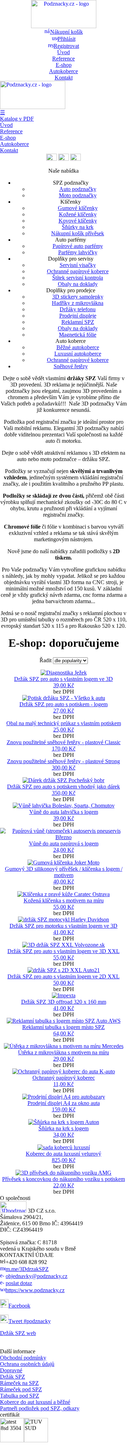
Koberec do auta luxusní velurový (63, 1154)
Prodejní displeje (77, 316)
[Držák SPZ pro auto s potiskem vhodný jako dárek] (63, 780)
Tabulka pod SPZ (19, 1396)
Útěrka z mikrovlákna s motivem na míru (63, 1052)
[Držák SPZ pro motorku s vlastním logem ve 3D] (63, 919)
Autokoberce (63, 71)
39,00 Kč (63, 685)
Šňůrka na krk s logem (63, 1128)
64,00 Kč (63, 1033)
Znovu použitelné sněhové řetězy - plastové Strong (63, 761)
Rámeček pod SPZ (21, 1389)
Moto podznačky (78, 195)
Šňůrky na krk (77, 227)
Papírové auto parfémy (78, 246)
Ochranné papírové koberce (78, 271)
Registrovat (66, 46)
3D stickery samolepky (77, 297)
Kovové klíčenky (78, 221)
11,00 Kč (63, 1084)
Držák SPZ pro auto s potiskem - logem (63, 704)
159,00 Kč (63, 1109)
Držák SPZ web (18, 1333)
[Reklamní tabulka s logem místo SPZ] (64, 1021)
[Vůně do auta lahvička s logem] (64, 806)
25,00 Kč (63, 730)
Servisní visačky (78, 265)
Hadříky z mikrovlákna (77, 303)
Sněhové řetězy (71, 366)
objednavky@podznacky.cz (36, 1276)
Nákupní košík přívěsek (77, 233)
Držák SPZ (12, 1377)
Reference (63, 59)
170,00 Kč (63, 749)
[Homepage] (63, 26)
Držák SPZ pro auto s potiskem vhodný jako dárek (63, 787)
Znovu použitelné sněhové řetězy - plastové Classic (64, 742)
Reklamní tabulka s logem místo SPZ (63, 1027)
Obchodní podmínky (23, 1358)
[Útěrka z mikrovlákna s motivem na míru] (63, 1046)
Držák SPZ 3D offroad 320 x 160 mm (63, 1002)
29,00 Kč (63, 1059)
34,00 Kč (63, 1135)
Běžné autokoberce (77, 347)
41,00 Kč (63, 932)
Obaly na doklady (78, 284)
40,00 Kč (63, 881)
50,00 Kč (63, 983)
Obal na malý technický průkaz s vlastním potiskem (63, 723)
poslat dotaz (19, 1283)
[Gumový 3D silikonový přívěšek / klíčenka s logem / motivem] (63, 862)
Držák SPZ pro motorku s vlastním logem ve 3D (63, 926)
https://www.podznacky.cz (35, 1290)
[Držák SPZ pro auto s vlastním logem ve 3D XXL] (63, 945)
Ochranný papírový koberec (63, 1078)
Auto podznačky (77, 189)
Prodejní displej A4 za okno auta (64, 1103)
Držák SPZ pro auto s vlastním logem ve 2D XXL (63, 976)
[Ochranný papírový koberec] (63, 1071)
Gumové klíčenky (78, 208)
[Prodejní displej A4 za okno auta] (63, 1097)
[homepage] (13, 1211)
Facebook (19, 1306)
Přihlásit (66, 39)
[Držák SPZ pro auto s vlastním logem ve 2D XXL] (64, 970)
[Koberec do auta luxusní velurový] (63, 1147)
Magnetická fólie (77, 335)
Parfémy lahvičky (77, 252)
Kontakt (64, 78)
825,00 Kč (63, 1160)
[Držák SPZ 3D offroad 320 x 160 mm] (63, 995)
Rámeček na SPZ (19, 1383)
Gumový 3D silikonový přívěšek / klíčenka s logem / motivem (63, 872)
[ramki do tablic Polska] (75, 159)
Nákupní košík (66, 32)
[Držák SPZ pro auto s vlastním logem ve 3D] (64, 673)
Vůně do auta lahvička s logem (63, 812)
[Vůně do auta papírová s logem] (63, 837)
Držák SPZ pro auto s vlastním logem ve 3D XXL (63, 951)
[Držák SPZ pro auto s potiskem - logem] (63, 698)
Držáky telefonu (78, 309)
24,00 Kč (63, 850)
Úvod (63, 52)
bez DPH (63, 685)
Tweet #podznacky (29, 1321)
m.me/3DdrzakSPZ (27, 1269)
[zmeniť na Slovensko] (63, 159)
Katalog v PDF (17, 119)
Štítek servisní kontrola (77, 278)
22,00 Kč (63, 1185)
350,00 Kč (63, 793)
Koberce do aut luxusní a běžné (35, 1402)
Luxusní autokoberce (77, 354)
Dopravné (11, 1370)
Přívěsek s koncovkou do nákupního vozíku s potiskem (63, 1179)
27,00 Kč (63, 711)
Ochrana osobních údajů (27, 1364)
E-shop (64, 65)
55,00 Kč (63, 907)
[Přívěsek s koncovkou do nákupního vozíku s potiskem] (63, 1173)
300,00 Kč (63, 768)
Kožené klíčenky (78, 214)
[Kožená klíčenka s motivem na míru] (63, 894)
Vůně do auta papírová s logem (63, 844)
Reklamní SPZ (77, 322)
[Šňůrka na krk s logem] (63, 1122)
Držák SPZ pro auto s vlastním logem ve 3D (63, 679)
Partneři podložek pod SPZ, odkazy (39, 1408)
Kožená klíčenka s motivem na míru (64, 900)
